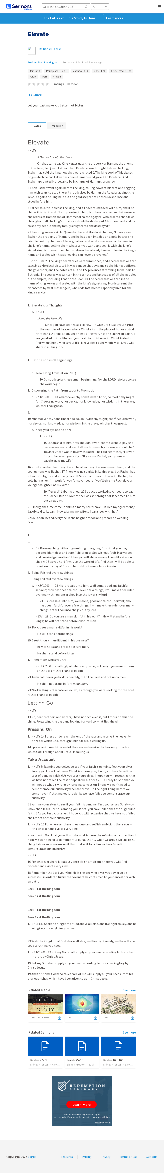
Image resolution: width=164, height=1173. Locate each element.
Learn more (114, 18)
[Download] (59, 1018)
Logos (31, 1157)
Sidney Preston (39, 1064)
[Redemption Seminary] (82, 1101)
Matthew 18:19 (80, 71)
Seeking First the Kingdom (43, 62)
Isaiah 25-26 (75, 1060)
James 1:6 (35, 71)
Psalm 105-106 (113, 1060)
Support (152, 1157)
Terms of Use (128, 1157)
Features (67, 1157)
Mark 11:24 (99, 71)
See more (129, 990)
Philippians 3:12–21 (56, 71)
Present (57, 76)
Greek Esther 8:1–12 (121, 71)
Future (33, 76)
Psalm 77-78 (38, 1060)
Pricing (87, 1157)
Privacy (105, 1157)
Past (44, 76)
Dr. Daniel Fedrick (50, 49)
